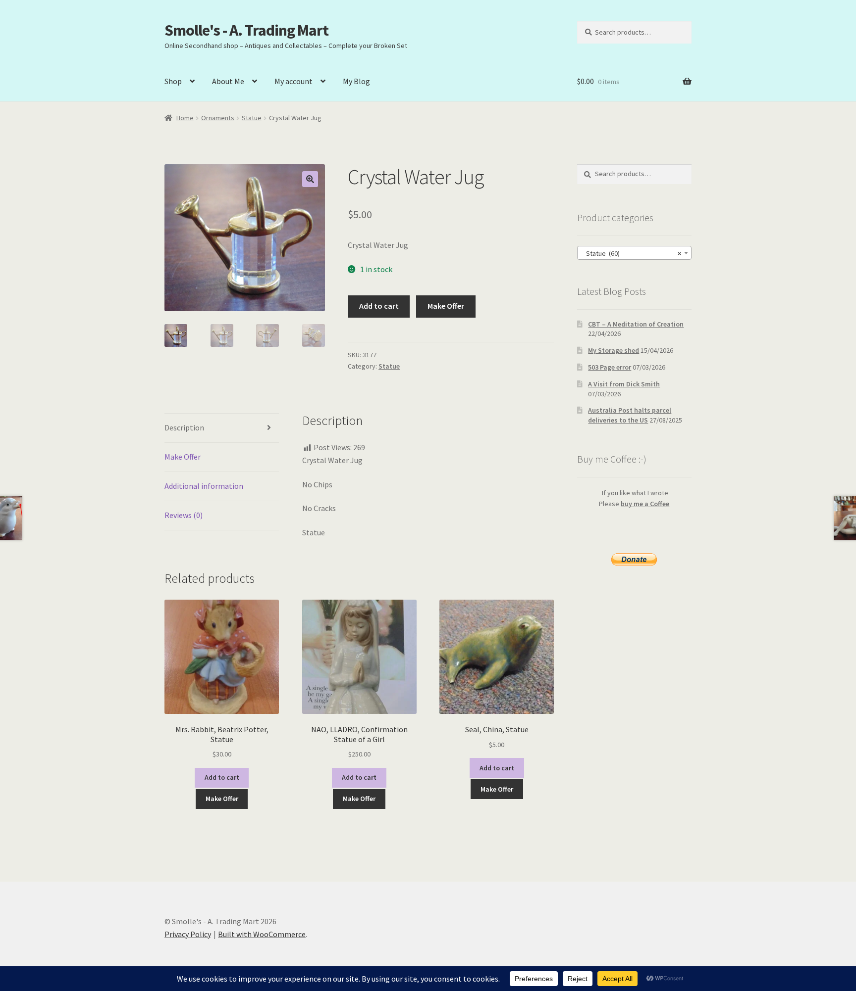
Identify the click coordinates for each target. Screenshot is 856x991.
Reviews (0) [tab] (183, 515)
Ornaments (217, 117)
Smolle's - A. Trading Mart (246, 30)
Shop (173, 81)
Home (185, 117)
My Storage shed (613, 350)
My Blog (356, 81)
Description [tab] (184, 427)
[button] (310, 179)
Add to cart (379, 306)
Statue (252, 117)
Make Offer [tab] (182, 457)
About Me (228, 81)
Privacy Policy (187, 934)
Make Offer (446, 306)
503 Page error (609, 367)
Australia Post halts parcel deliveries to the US (629, 415)
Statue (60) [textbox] (631, 253)
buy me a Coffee (645, 503)
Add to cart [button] (222, 777)
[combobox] (634, 253)
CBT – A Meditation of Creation (636, 324)
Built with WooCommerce (262, 934)
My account (293, 81)
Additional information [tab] (203, 486)
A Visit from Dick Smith (624, 383)
